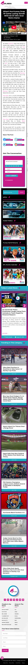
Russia (16, 616)
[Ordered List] (13, 166)
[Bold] (6, 166)
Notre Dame (5, 95)
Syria (16, 611)
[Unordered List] (15, 166)
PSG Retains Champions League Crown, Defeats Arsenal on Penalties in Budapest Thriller (14, 484)
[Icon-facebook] (5, 600)
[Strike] (11, 166)
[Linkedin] (14, 600)
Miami (11, 39)
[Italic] (8, 166)
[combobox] (10, 192)
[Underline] (10, 166)
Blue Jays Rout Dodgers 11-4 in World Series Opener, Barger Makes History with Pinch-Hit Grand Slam (13, 398)
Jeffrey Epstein (5, 622)
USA (15, 609)
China (16, 624)
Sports (19, 39)
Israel (16, 622)
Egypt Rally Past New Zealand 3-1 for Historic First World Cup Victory (13, 455)
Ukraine (16, 613)
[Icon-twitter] (8, 600)
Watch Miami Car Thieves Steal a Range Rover (14, 427)
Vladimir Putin (5, 616)
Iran (16, 620)
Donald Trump (5, 609)
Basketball (7, 39)
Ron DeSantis (5, 618)
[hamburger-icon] (26, 3)
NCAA (15, 39)
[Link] (18, 166)
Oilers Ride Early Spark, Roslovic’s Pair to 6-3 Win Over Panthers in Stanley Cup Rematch (13, 571)
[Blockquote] (16, 166)
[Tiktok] (17, 600)
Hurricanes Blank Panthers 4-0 (13, 512)
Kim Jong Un (4, 620)
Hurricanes (10, 43)
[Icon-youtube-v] (20, 600)
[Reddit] (23, 600)
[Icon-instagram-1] (11, 600)
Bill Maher (4, 613)
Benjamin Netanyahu (6, 624)
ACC (6, 63)
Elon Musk (4, 611)
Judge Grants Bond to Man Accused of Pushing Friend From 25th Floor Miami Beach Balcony (13, 540)
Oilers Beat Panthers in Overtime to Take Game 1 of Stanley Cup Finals (12, 369)
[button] (3, 306)
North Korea (18, 618)
